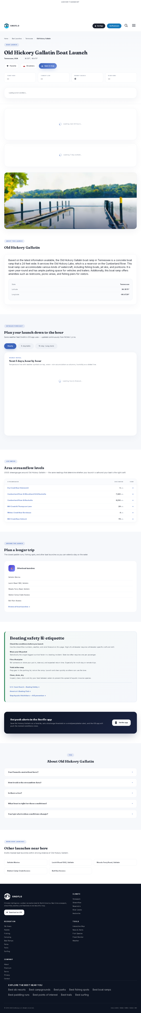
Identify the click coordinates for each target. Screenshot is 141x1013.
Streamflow (77, 902)
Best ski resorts (17, 989)
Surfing (7, 951)
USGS (116, 1008)
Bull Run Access (14, 601)
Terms (6, 971)
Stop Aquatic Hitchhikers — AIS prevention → (28, 696)
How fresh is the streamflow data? (24, 782)
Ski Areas (7, 926)
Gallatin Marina (14, 577)
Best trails (66, 994)
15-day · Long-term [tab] (46, 346)
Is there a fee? (15, 793)
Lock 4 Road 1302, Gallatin (18, 583)
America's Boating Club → (20, 691)
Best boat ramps (102, 989)
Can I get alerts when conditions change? (28, 814)
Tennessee (29, 38)
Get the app (121, 722)
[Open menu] (134, 25)
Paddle (6, 930)
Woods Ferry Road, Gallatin (19, 589)
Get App (100, 26)
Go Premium (114, 26)
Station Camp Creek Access (19, 595)
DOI (135, 1008)
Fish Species (78, 933)
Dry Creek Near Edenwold (18, 488)
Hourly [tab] (10, 346)
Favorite (11, 66)
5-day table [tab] (25, 346)
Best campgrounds (39, 989)
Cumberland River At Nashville (20, 500)
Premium (7, 968)
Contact (7, 979)
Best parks (60, 989)
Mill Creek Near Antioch (17, 519)
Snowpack (76, 899)
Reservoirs (77, 906)
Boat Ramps (8, 941)
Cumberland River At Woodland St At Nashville (26, 494)
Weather (76, 941)
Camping (7, 937)
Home (6, 38)
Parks (6, 944)
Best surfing (82, 994)
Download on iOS (15, 912)
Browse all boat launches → (19, 607)
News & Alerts (78, 930)
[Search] (126, 25)
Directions (29, 66)
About (6, 964)
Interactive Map (79, 926)
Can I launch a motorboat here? (23, 772)
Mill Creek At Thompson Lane (19, 506)
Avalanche (76, 913)
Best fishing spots (79, 989)
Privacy (7, 975)
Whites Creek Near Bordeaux (19, 513)
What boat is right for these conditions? (27, 803)
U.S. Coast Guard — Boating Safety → (25, 687)
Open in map (47, 66)
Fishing (7, 933)
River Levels (77, 910)
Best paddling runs (18, 994)
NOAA (121, 1008)
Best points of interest (45, 994)
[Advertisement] (70, 11)
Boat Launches (17, 38)
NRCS (126, 1008)
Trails (6, 948)
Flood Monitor (78, 937)
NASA (131, 1008)
